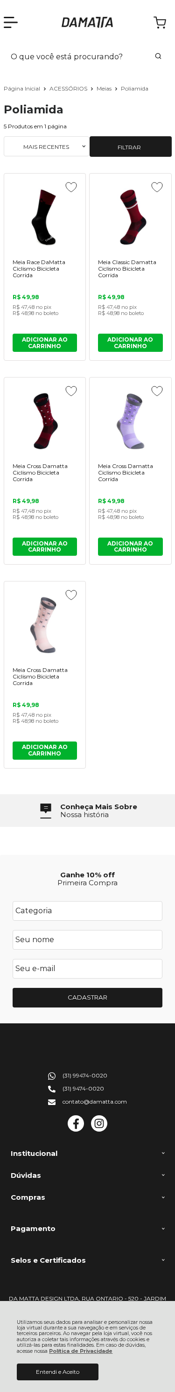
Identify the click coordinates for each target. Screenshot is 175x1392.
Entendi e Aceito (57, 1371)
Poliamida (134, 88)
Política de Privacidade (80, 1351)
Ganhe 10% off (87, 874)
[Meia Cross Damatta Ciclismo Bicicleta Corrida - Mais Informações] (45, 421)
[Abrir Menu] (11, 22)
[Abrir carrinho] (160, 23)
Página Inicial (23, 88)
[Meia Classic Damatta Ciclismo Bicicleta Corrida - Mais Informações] (130, 217)
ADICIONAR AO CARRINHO (45, 343)
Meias (105, 88)
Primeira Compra (87, 882)
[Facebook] (76, 1129)
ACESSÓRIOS (69, 88)
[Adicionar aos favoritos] (71, 187)
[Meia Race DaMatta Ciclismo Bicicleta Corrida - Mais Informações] (45, 217)
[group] (88, 811)
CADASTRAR (87, 997)
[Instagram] (99, 1129)
